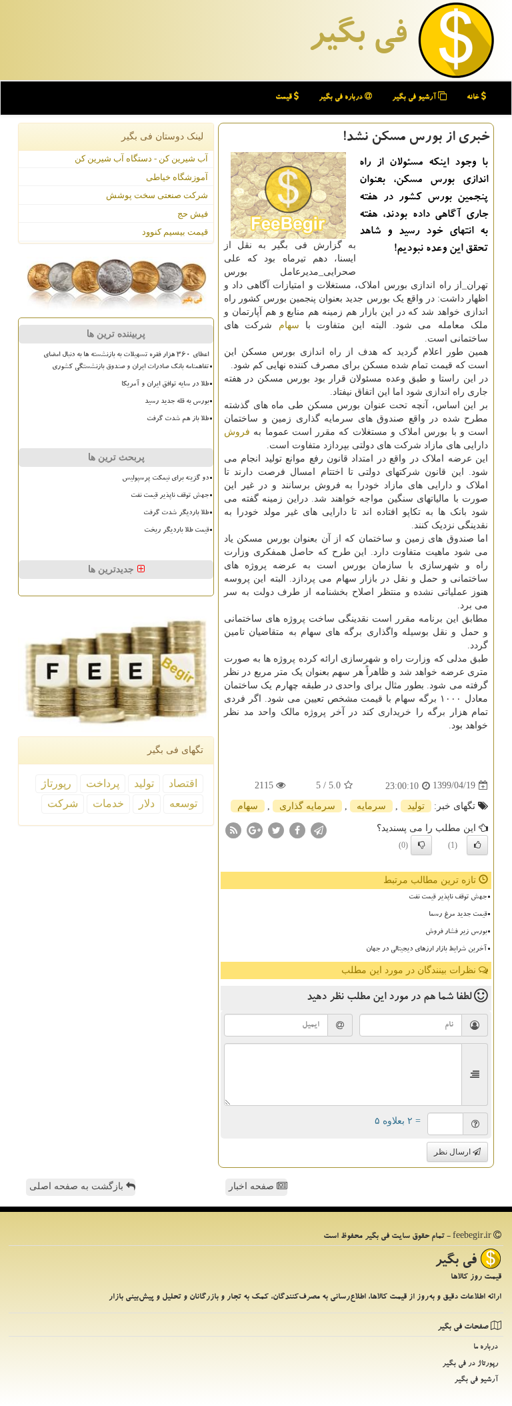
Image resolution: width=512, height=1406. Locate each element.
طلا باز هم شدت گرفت (178, 420)
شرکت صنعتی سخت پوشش (157, 195)
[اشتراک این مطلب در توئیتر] (276, 829)
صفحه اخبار (253, 1186)
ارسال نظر (453, 1152)
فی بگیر (357, 38)
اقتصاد (183, 783)
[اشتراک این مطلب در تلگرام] (318, 829)
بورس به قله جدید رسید (177, 402)
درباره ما (485, 1347)
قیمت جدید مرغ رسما (458, 915)
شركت (62, 803)
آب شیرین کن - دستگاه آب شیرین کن (141, 158)
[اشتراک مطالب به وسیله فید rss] (233, 829)
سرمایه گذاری (307, 806)
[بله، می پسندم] (477, 845)
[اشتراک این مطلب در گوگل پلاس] (254, 829)
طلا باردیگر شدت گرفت (176, 514)
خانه (474, 97)
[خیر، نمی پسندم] (421, 845)
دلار (147, 803)
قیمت (284, 97)
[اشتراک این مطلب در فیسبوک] (297, 829)
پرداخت (102, 783)
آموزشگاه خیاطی (177, 177)
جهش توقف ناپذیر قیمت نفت (448, 898)
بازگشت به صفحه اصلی (77, 1186)
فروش (237, 432)
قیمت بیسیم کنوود (175, 232)
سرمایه (371, 806)
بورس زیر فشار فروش (456, 932)
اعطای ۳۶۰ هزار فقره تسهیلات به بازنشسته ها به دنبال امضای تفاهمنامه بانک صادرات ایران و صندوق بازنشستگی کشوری (126, 361)
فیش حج (192, 214)
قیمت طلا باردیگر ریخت (176, 531)
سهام (289, 325)
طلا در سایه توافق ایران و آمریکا (165, 385)
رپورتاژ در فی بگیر (470, 1364)
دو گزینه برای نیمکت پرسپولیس (165, 479)
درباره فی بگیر (342, 97)
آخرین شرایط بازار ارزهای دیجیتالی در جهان (426, 950)
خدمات (108, 803)
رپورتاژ (56, 783)
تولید (416, 806)
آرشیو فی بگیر (415, 97)
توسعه (183, 803)
